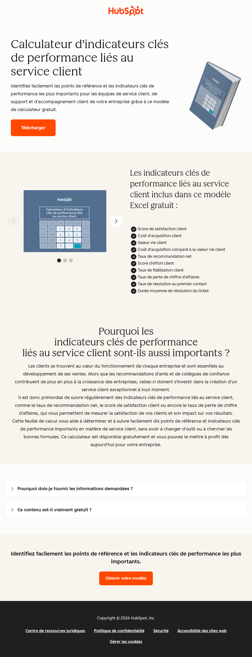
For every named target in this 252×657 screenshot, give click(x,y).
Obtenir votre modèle (126, 578)
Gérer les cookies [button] (126, 641)
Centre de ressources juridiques (55, 630)
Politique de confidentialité (119, 630)
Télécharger (33, 127)
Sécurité (161, 630)
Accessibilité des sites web (202, 630)
